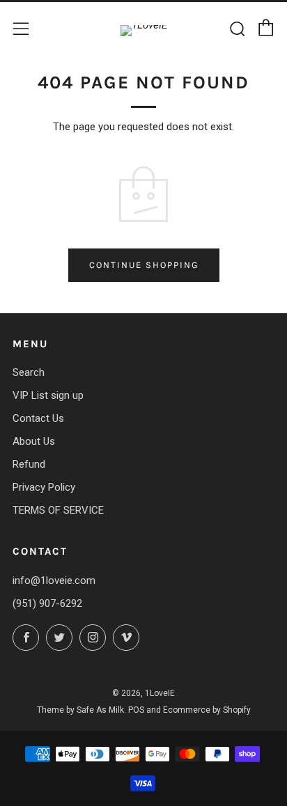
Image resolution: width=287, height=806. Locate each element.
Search (29, 372)
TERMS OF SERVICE (58, 510)
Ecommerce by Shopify (207, 710)
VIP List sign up (48, 395)
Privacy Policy (44, 487)
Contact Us (38, 418)
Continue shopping (144, 265)
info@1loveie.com (54, 580)
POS (136, 710)
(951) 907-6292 (47, 603)
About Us (34, 441)
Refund (29, 464)
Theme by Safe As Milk (80, 710)
